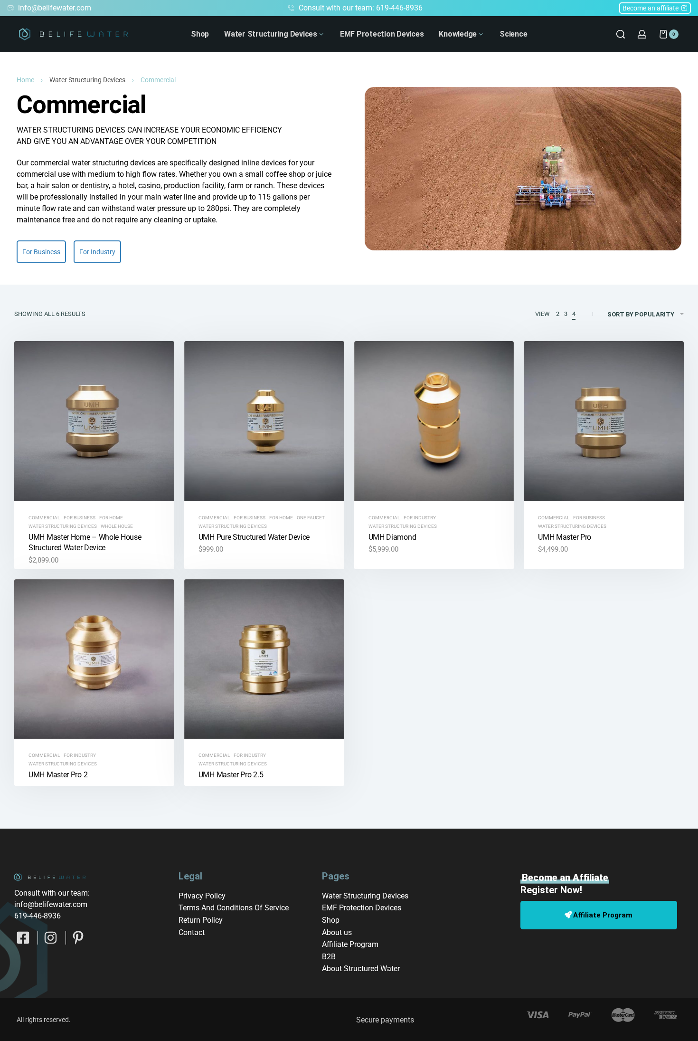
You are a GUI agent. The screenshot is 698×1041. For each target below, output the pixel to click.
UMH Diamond (392, 537)
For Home (111, 518)
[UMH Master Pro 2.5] (264, 659)
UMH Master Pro (564, 537)
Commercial (44, 518)
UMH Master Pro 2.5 (231, 774)
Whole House (117, 526)
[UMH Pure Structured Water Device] (264, 421)
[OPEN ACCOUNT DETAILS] (642, 34)
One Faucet (311, 518)
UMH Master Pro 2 (57, 774)
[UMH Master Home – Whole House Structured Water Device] (94, 421)
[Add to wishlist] (152, 363)
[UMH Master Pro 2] (94, 659)
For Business (79, 518)
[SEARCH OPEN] (620, 34)
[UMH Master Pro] (604, 421)
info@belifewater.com (50, 904)
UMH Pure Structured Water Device (254, 537)
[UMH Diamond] (434, 421)
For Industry (420, 518)
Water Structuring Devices (87, 80)
